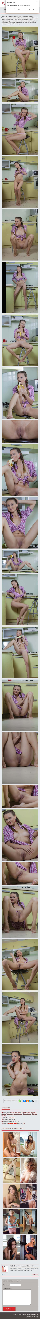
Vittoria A (11, 1117)
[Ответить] (35, 1274)
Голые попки (27, 1114)
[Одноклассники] (27, 1101)
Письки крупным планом (14, 1114)
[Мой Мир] (30, 1101)
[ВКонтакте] (24, 1101)
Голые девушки (15, 1112)
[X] (33, 1101)
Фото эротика (26, 1314)
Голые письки (25, 1112)
